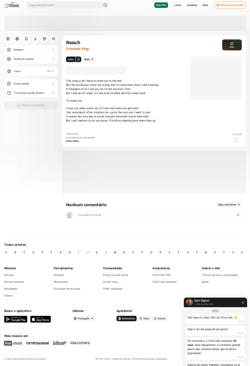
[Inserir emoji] (238, 215)
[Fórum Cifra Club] (13, 343)
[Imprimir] (17, 38)
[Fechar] (243, 302)
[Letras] (59, 343)
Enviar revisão (72, 141)
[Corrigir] (44, 38)
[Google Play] (15, 319)
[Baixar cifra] (35, 38)
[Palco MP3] (80, 343)
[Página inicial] (11, 5)
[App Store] (40, 319)
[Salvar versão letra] (78, 59)
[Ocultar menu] (8, 38)
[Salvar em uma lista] (26, 38)
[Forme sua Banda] (37, 343)
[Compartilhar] (53, 38)
